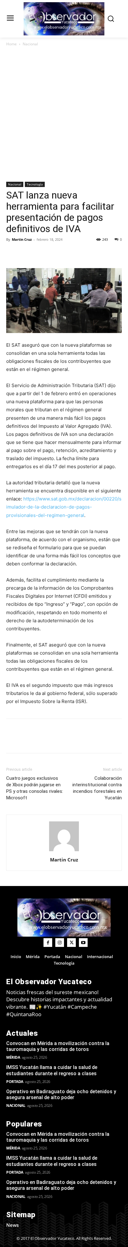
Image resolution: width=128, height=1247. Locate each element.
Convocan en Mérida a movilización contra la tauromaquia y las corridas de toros (57, 1046)
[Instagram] (59, 942)
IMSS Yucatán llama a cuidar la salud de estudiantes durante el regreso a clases (51, 1070)
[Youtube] (83, 942)
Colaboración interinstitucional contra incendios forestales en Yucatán (97, 788)
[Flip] (12, 253)
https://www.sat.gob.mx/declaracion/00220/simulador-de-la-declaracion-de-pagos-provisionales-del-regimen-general (63, 507)
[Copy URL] (27, 253)
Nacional (30, 44)
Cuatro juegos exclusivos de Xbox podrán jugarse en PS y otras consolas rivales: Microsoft (34, 788)
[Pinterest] (69, 253)
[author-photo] (64, 851)
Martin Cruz (22, 239)
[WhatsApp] (84, 253)
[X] (55, 253)
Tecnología (35, 184)
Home (11, 44)
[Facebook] (41, 253)
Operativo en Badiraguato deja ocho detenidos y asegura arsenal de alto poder (61, 1094)
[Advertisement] (64, 115)
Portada (14, 1081)
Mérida (13, 1057)
